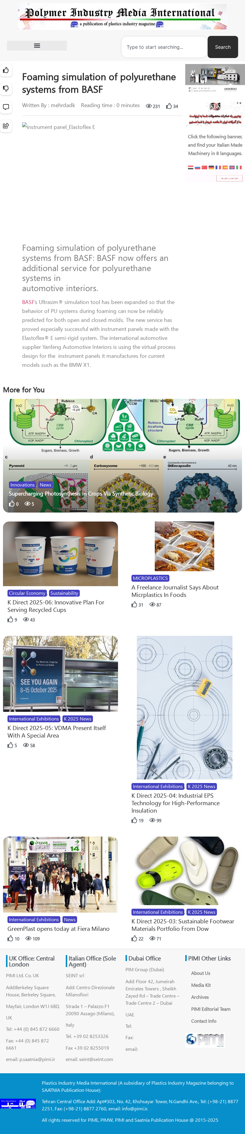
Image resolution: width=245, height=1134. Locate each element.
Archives (200, 997)
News (45, 484)
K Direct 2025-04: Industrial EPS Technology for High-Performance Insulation (175, 802)
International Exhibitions (34, 718)
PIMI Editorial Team (211, 1009)
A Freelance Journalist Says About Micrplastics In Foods (175, 590)
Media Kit (201, 985)
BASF (28, 301)
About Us (200, 973)
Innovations (22, 484)
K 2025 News (77, 718)
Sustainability (64, 593)
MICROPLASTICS (150, 578)
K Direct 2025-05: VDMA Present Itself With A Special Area (56, 731)
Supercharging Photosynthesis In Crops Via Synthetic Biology (81, 493)
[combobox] (164, 47)
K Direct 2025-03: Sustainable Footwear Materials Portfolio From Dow (182, 924)
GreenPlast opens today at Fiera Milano (58, 928)
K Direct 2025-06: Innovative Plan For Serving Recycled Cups (55, 605)
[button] (37, 46)
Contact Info (203, 1021)
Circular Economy (27, 593)
